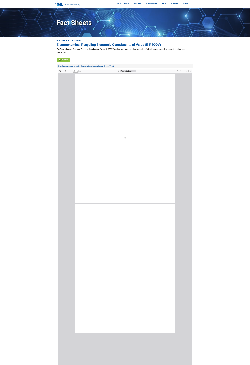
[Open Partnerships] (158, 4)
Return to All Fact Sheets (70, 40)
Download (64, 60)
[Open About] (130, 4)
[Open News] (167, 4)
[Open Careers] (179, 4)
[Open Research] (142, 4)
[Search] (193, 4)
